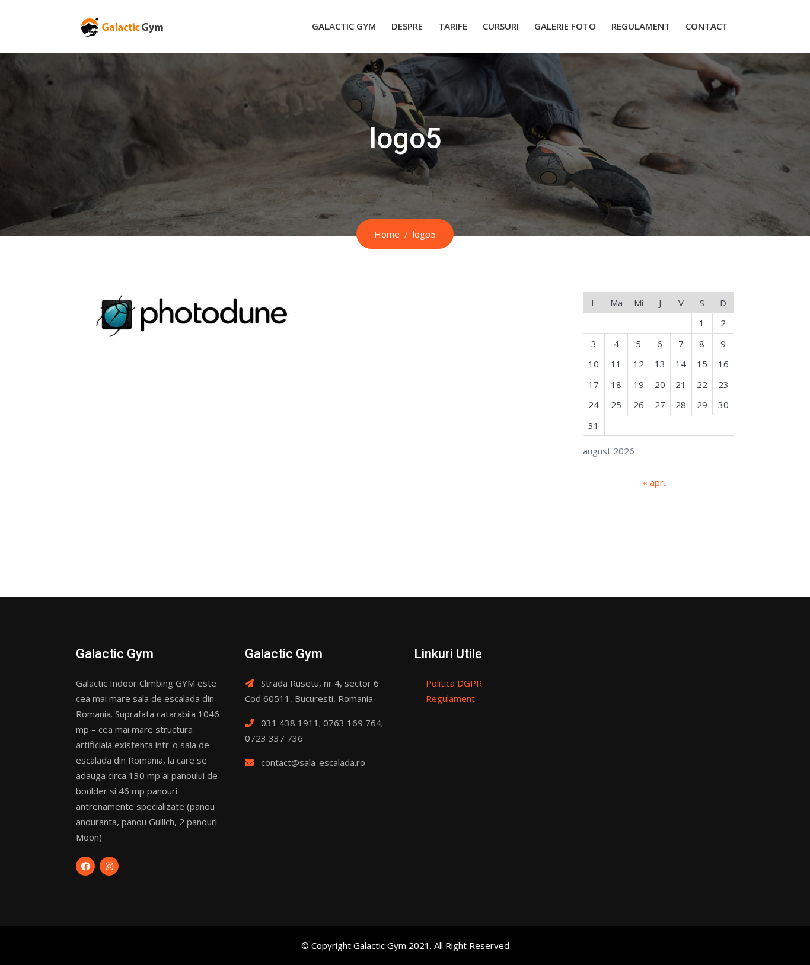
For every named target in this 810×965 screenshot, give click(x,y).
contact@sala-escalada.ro (313, 762)
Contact (706, 26)
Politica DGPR (454, 683)
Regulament (640, 26)
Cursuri (501, 26)
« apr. (654, 482)
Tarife (452, 26)
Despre (407, 26)
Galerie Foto (565, 26)
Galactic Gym (344, 26)
